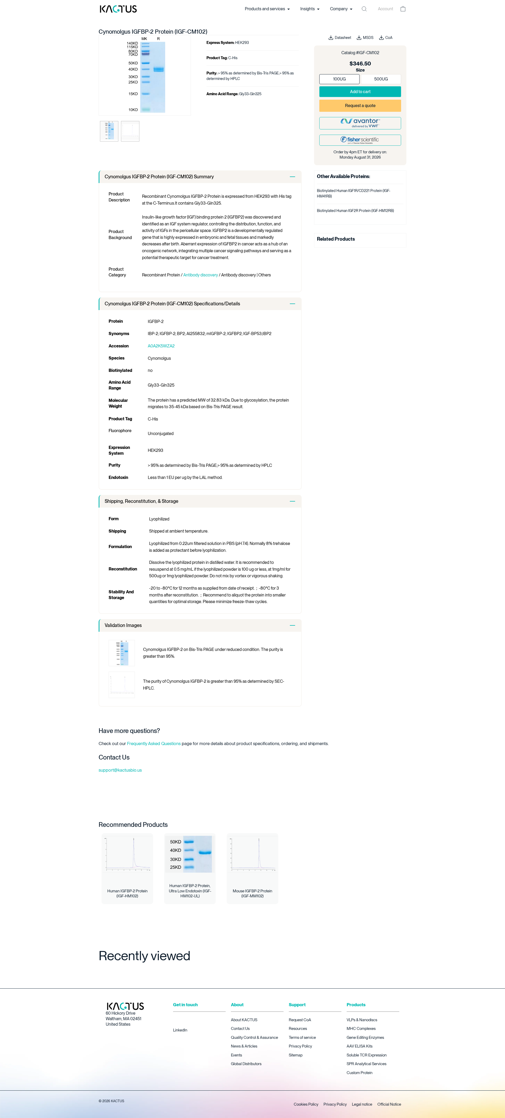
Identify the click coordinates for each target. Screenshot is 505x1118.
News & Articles (244, 1046)
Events (236, 1055)
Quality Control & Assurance (254, 1037)
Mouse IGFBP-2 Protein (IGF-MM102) (252, 894)
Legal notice (362, 1104)
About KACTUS (244, 1020)
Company (339, 8)
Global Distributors (246, 1063)
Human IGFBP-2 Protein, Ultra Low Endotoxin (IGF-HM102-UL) (190, 890)
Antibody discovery (200, 274)
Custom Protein (359, 1072)
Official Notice (389, 1104)
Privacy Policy (300, 1046)
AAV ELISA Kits (359, 1046)
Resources (298, 1028)
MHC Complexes (361, 1028)
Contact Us (240, 1028)
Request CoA (300, 1020)
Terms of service (302, 1037)
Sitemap (295, 1055)
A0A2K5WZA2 (161, 345)
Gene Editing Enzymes (365, 1037)
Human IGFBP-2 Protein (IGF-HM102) (127, 894)
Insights (308, 8)
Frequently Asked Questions (154, 743)
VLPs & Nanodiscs (362, 1020)
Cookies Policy (306, 1104)
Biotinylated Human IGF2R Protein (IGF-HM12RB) (355, 211)
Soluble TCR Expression (367, 1055)
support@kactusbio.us (120, 770)
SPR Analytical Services (366, 1063)
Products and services (265, 8)
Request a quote (360, 105)
